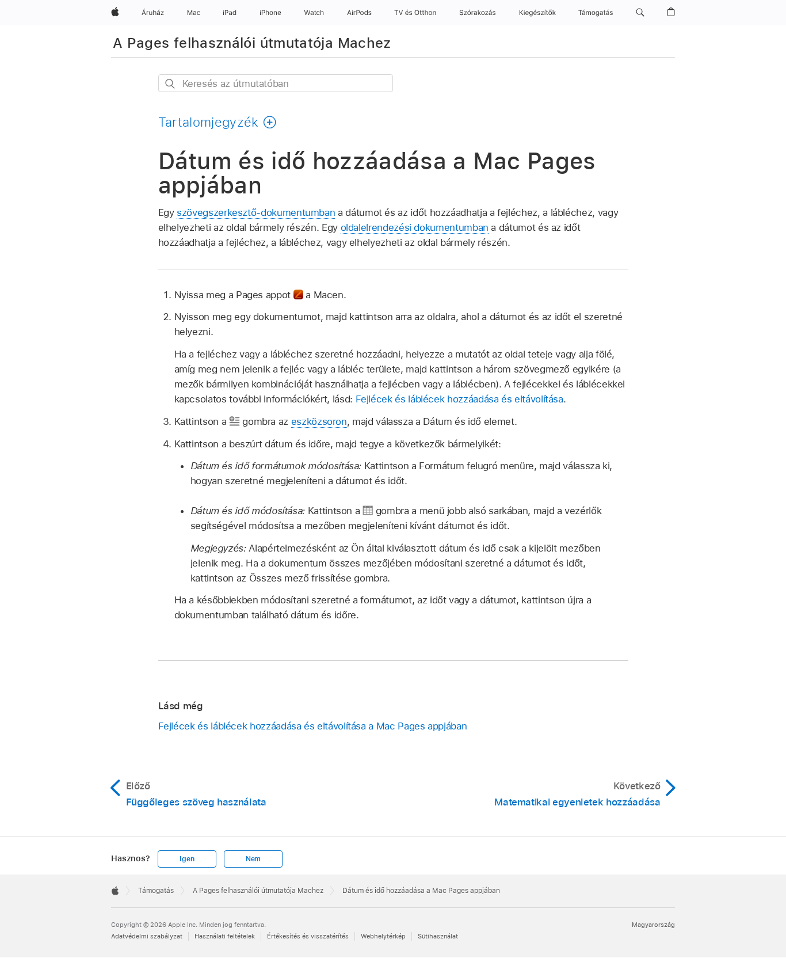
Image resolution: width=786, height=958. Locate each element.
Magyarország (653, 925)
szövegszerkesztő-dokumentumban (256, 212)
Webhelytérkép (383, 936)
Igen (187, 859)
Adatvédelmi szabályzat (146, 936)
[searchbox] (275, 83)
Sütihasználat (438, 936)
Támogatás (156, 891)
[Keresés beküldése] (171, 84)
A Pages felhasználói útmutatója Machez (252, 43)
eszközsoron (319, 421)
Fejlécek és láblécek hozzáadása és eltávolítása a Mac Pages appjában (312, 726)
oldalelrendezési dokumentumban (415, 227)
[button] (640, 12)
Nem (253, 859)
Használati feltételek (224, 936)
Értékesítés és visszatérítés (308, 936)
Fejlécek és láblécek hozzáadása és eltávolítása (459, 399)
